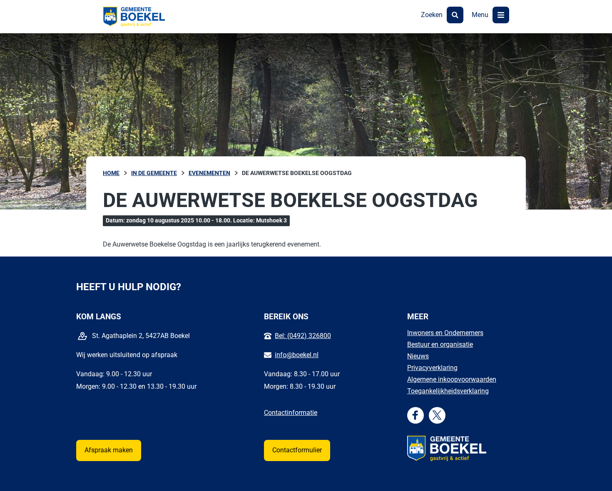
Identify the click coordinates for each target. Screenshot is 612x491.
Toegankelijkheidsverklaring (448, 391)
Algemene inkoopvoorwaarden (451, 379)
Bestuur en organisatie (440, 344)
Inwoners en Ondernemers (445, 333)
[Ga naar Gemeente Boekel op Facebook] (415, 415)
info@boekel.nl (296, 355)
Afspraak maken (109, 450)
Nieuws (418, 356)
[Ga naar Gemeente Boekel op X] (437, 415)
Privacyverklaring (432, 368)
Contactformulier (297, 450)
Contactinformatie (290, 413)
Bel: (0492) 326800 (303, 336)
